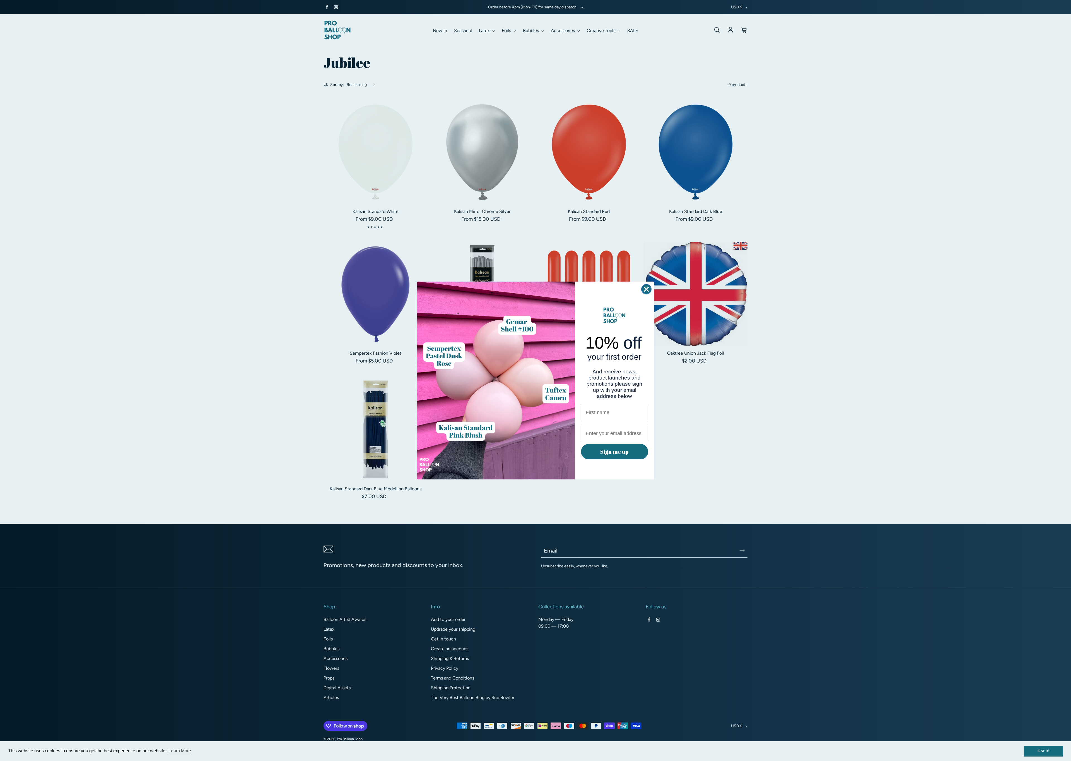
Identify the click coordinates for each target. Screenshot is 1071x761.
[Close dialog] (646, 289)
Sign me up (614, 451)
